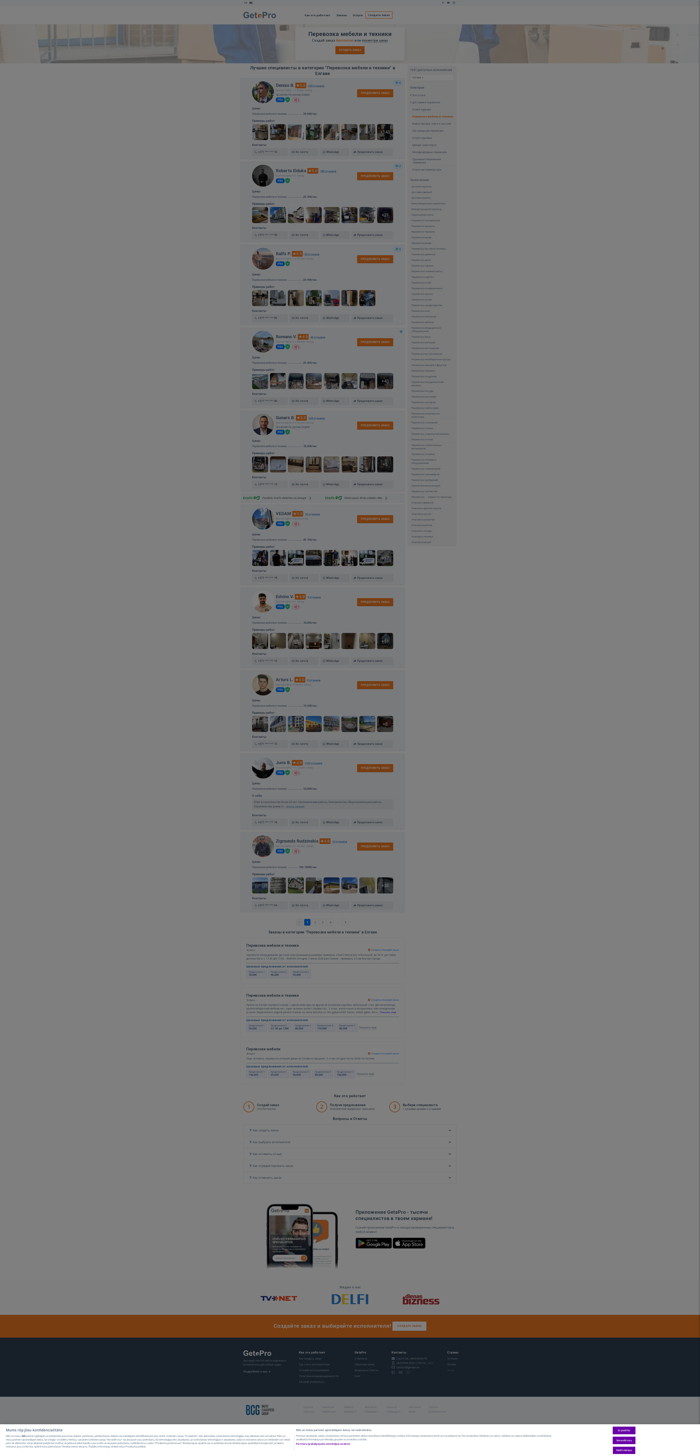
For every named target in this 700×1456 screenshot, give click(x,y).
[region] (350, 1440)
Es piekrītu (624, 1430)
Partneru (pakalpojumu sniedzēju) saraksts (323, 1443)
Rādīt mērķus (624, 1450)
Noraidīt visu (624, 1440)
